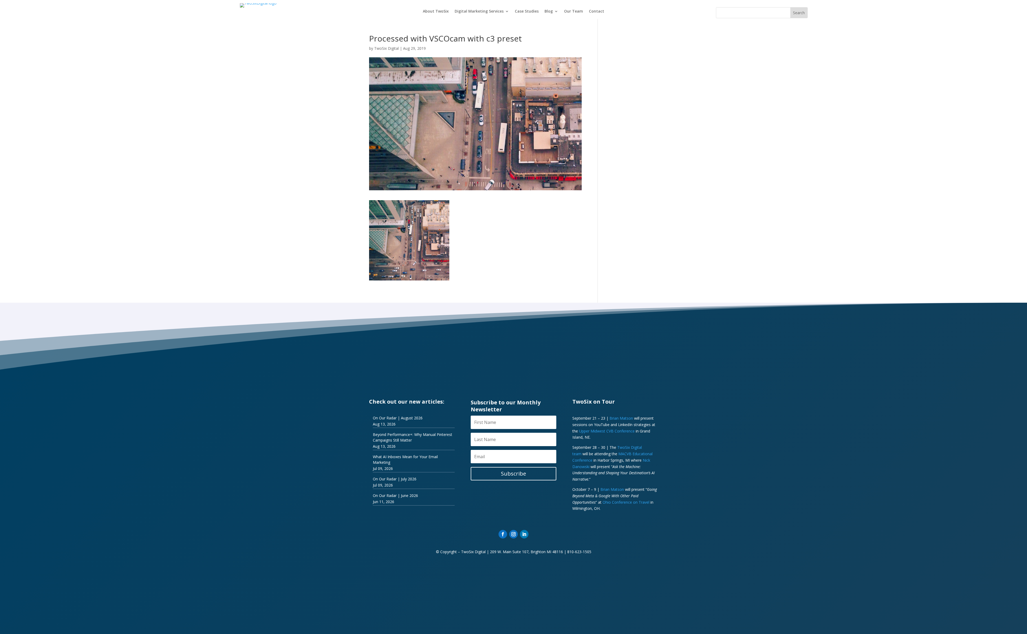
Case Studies (527, 11)
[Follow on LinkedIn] (524, 534)
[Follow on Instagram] (513, 534)
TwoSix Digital (386, 48)
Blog (549, 11)
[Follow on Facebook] (503, 534)
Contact (596, 11)
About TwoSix (436, 11)
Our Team (573, 11)
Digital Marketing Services (479, 11)
